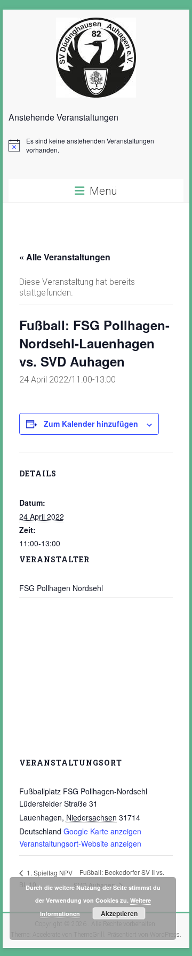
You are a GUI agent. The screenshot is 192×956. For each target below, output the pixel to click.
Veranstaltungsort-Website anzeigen (80, 843)
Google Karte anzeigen (102, 831)
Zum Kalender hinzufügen (91, 423)
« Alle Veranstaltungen (64, 257)
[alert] (96, 145)
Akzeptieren (119, 913)
